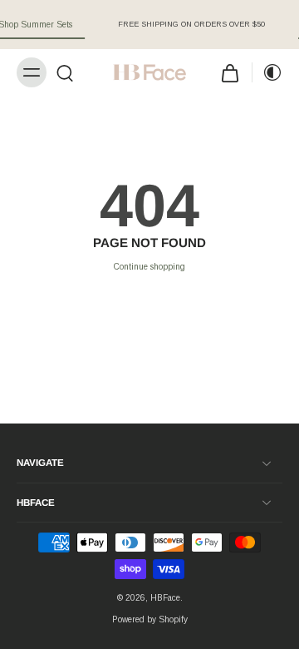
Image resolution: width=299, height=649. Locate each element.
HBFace (165, 597)
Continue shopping (149, 266)
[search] (65, 72)
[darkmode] (267, 72)
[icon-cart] (230, 72)
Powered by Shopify (150, 619)
